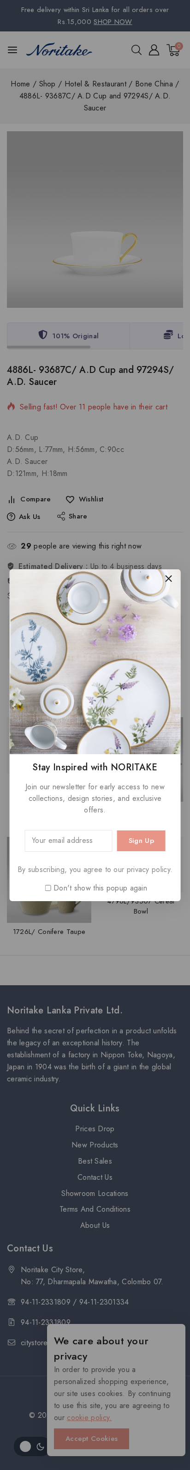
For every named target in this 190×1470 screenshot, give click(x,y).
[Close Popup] (168, 579)
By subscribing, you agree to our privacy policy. (95, 869)
